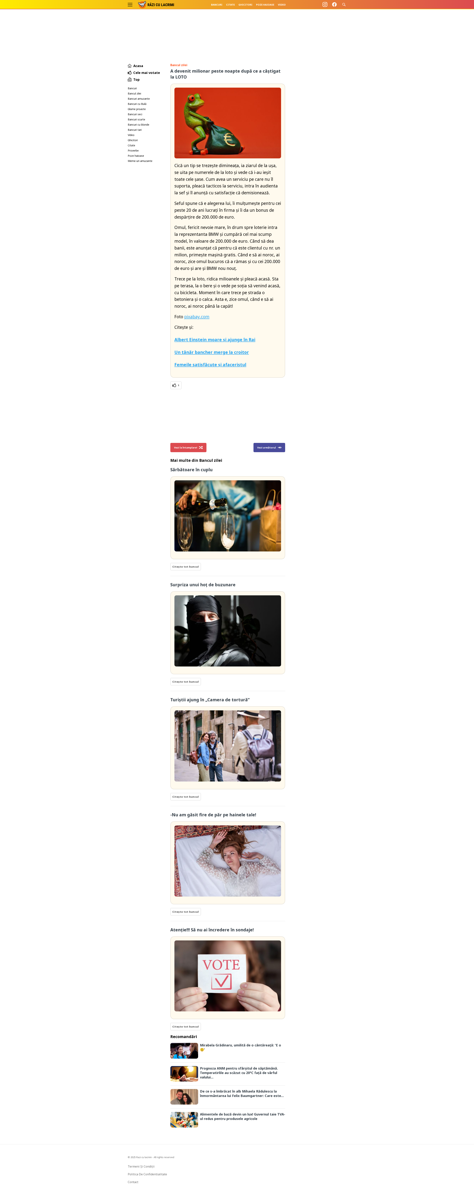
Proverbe (133, 150)
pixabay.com (196, 317)
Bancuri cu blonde (138, 124)
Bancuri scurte (136, 119)
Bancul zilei (134, 93)
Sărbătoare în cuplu (191, 470)
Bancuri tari (135, 130)
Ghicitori (245, 4)
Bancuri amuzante (139, 98)
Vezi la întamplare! (185, 447)
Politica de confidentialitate (147, 1174)
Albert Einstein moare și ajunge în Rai (214, 340)
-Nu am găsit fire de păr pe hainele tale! (213, 815)
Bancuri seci (135, 114)
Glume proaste (137, 109)
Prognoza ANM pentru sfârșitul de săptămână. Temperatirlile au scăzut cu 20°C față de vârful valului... (239, 1072)
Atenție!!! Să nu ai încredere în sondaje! (212, 930)
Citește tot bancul (185, 566)
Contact (133, 1182)
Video (282, 4)
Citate (230, 4)
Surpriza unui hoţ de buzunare (203, 585)
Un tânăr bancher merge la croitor (211, 352)
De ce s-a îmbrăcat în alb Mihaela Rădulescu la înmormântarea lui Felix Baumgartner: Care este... (242, 1093)
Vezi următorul (266, 447)
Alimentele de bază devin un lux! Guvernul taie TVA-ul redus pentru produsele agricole (242, 1116)
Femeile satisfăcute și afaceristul (210, 365)
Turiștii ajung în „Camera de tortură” (210, 700)
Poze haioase (265, 4)
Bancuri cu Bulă (137, 104)
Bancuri (216, 4)
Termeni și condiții (141, 1166)
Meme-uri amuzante (140, 161)
